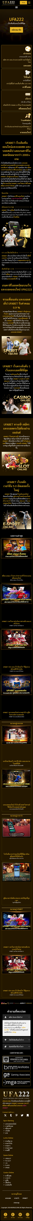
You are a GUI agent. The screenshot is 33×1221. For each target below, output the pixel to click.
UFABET (25, 1198)
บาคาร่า (16, 1198)
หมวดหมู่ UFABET (16, 909)
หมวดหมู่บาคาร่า (16, 816)
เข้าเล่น (13, 1217)
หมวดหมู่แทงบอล (16, 723)
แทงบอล (8, 1198)
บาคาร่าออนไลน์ (16, 198)
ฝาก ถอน (20, 1217)
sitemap (16, 1203)
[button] (16, 7)
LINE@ (27, 1217)
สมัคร (5, 1217)
